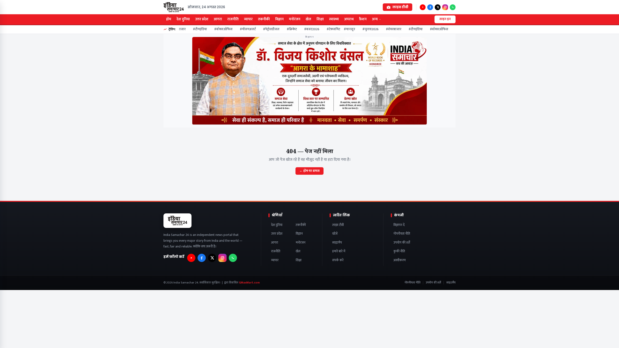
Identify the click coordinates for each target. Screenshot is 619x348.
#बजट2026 (308, 29)
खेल (308, 19)
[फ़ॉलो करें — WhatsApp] (453, 7)
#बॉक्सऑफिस (220, 29)
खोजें (335, 233)
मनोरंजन (294, 19)
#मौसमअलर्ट (244, 29)
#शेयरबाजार (390, 29)
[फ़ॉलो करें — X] (438, 7)
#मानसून (346, 29)
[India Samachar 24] (173, 7)
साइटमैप (337, 242)
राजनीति (233, 19)
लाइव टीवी (338, 225)
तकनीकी (264, 19)
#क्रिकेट (288, 29)
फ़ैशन (363, 19)
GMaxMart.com (249, 282)
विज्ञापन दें (399, 225)
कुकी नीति (399, 251)
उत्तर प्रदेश (201, 19)
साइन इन (445, 19)
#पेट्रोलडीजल (267, 29)
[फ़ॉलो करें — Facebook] (430, 7)
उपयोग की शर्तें (401, 242)
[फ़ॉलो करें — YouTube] (423, 7)
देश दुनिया (183, 19)
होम (168, 19)
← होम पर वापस (309, 171)
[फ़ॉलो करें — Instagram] (445, 7)
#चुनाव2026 (367, 29)
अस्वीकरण (399, 260)
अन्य (375, 19)
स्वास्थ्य (334, 19)
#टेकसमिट (330, 29)
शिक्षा (320, 19)
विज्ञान (279, 19)
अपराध (349, 19)
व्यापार (248, 19)
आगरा (218, 19)
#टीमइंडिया (196, 29)
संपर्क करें (338, 260)
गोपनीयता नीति (401, 233)
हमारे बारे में (338, 251)
